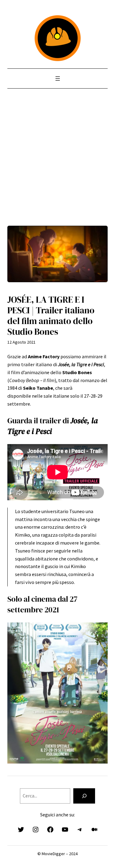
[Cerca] (84, 796)
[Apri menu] (57, 78)
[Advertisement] (57, 168)
